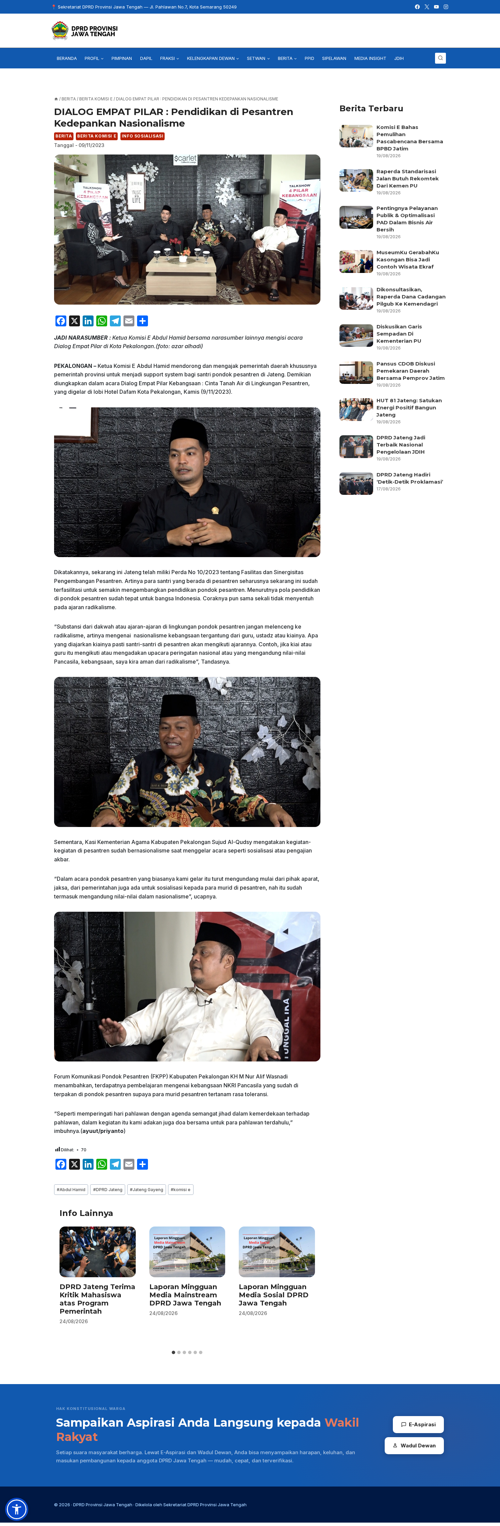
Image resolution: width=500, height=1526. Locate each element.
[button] (17, 1509)
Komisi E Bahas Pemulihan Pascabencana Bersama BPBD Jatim (410, 138)
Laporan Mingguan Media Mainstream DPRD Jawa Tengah (185, 1295)
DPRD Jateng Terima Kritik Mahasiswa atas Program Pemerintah (97, 1299)
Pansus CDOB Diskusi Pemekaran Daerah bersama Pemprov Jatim (411, 370)
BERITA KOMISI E (96, 136)
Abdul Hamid (71, 1189)
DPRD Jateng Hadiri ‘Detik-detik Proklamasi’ (411, 478)
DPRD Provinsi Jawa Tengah (102, 1504)
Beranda (67, 58)
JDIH (399, 58)
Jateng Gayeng (146, 1189)
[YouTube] (436, 7)
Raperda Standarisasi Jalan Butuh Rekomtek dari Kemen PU (408, 178)
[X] (427, 7)
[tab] (173, 1352)
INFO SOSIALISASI (143, 136)
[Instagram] (446, 7)
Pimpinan (122, 58)
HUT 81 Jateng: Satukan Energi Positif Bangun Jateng (409, 407)
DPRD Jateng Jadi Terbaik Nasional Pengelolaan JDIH (401, 444)
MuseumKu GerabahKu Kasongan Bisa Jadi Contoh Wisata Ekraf (408, 259)
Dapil (146, 58)
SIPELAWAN (334, 58)
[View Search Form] (440, 58)
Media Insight (370, 58)
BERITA (63, 136)
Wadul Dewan (418, 1445)
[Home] (56, 98)
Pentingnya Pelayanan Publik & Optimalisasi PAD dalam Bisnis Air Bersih (407, 219)
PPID (309, 58)
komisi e (180, 1189)
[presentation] (98, 1252)
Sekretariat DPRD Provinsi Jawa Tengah (205, 1504)
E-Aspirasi (422, 1424)
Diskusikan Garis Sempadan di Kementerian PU (399, 333)
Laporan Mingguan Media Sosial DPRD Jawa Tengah (274, 1295)
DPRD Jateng (107, 1189)
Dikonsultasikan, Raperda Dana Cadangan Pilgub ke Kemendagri (411, 296)
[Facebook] (417, 7)
